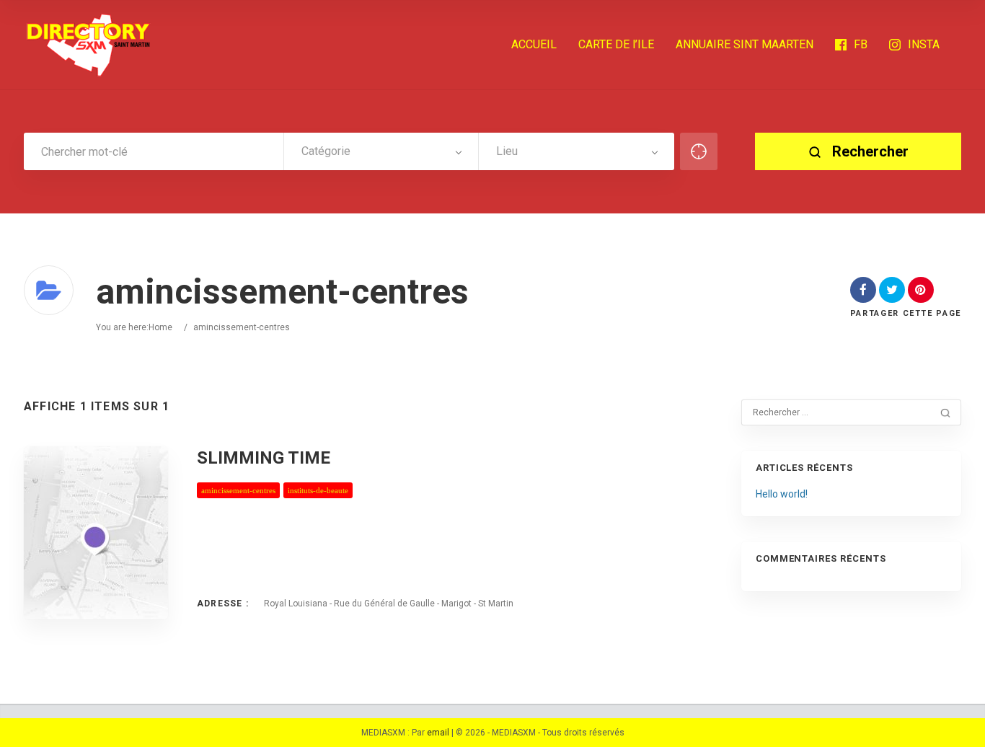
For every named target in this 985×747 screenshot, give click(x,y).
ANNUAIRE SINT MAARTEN (744, 44)
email (438, 733)
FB (860, 44)
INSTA (924, 44)
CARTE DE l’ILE (616, 44)
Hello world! (782, 494)
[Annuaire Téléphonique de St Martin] (89, 44)
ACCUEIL (534, 44)
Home (160, 327)
